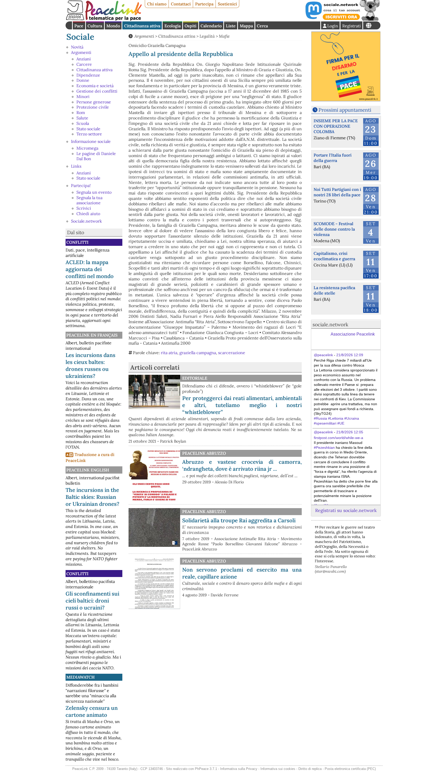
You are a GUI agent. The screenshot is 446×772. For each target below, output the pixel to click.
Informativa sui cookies (277, 769)
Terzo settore (89, 133)
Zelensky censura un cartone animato (92, 711)
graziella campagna (197, 352)
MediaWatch (80, 677)
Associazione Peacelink (353, 334)
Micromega (87, 148)
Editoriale (194, 378)
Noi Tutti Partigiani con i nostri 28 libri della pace (337, 192)
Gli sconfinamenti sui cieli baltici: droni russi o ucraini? (92, 600)
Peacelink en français (91, 335)
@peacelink (323, 355)
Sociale (80, 36)
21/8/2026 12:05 (349, 432)
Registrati (351, 25)
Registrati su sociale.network (346, 510)
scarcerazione (231, 352)
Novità (77, 47)
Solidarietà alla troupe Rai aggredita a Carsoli (239, 520)
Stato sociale (88, 128)
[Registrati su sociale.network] (342, 19)
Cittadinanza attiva (142, 25)
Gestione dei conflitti (96, 91)
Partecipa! (81, 185)
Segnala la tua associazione (89, 200)
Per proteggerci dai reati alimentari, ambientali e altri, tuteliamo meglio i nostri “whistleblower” (242, 405)
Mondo (113, 25)
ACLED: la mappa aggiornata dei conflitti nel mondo (90, 269)
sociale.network (330, 324)
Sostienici (227, 3)
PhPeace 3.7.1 (206, 769)
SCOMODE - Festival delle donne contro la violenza (334, 229)
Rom (80, 112)
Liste (231, 25)
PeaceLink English (87, 470)
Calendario (211, 25)
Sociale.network (86, 221)
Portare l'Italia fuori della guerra (333, 157)
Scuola (82, 123)
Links (76, 166)
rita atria (169, 352)
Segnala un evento (94, 192)
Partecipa (204, 3)
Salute (82, 117)
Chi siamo (156, 3)
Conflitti (77, 242)
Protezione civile (92, 107)
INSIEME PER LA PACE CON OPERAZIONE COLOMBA (336, 126)
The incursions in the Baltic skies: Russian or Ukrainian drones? (92, 496)
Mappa (246, 25)
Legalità (207, 36)
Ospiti (190, 25)
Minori (83, 96)
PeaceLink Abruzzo (204, 453)
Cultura (94, 25)
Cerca (262, 25)
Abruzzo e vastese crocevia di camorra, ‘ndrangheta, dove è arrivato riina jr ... (242, 465)
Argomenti (81, 52)
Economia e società (95, 85)
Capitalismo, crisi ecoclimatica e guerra (334, 256)
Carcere (84, 64)
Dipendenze (88, 75)
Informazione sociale (91, 141)
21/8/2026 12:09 (349, 355)
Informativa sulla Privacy (238, 769)
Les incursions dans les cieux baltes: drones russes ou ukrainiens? (90, 365)
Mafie (224, 36)
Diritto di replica (310, 769)
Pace (78, 25)
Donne (82, 80)
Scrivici (83, 208)
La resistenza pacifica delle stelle (334, 290)
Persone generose (93, 101)
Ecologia (172, 25)
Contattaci (181, 3)
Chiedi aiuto (88, 213)
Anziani (83, 58)
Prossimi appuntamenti (344, 110)
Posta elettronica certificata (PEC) (350, 769)
